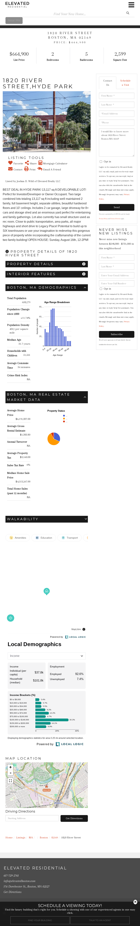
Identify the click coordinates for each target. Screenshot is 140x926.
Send (117, 207)
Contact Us (107, 82)
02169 (54, 837)
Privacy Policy (103, 219)
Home (9, 837)
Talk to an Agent (100, 920)
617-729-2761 (11, 875)
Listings (20, 837)
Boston (44, 837)
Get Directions (74, 818)
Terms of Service (115, 219)
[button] (5, 121)
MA (31, 837)
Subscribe (117, 334)
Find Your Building (40, 920)
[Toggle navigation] (131, 5)
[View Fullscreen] (10, 780)
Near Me (14, 20)
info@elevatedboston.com (19, 881)
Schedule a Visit (125, 82)
